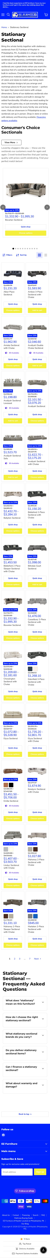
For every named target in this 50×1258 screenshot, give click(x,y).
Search (35, 1215)
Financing (26, 1215)
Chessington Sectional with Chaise (10, 681)
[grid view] (39, 255)
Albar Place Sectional (9, 293)
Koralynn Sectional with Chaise (36, 790)
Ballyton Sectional (12, 518)
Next (36, 958)
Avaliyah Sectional (36, 406)
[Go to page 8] (29, 248)
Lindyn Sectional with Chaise (11, 866)
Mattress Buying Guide (23, 1218)
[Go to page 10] (34, 248)
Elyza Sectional (11, 738)
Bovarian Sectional (13, 219)
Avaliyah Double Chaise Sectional (35, 346)
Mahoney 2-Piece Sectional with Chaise (36, 862)
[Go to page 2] (15, 248)
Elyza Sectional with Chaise (35, 740)
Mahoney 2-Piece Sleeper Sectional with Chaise (12, 929)
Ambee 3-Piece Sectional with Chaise (35, 294)
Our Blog (25, 1224)
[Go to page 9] (32, 248)
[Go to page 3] (18, 248)
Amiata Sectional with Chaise (11, 346)
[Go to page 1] (13, 249)
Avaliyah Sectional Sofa (12, 457)
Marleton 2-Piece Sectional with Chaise (36, 929)
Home (4, 27)
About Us (6, 1215)
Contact (16, 1215)
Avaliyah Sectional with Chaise (36, 463)
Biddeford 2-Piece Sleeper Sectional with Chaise (12, 568)
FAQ (43, 1215)
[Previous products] (3, 207)
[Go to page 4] (20, 248)
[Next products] (47, 207)
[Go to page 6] (25, 248)
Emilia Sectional (11, 801)
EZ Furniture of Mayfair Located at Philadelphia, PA (23, 1221)
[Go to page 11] (37, 248)
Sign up (40, 1171)
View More (10, 142)
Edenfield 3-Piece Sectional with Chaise (36, 682)
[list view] (45, 255)
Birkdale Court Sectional (34, 567)
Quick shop (25, 227)
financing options (25, 1076)
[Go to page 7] (27, 248)
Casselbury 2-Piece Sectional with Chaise (37, 622)
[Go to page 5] (22, 248)
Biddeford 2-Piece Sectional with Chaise (36, 515)
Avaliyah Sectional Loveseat (12, 402)
